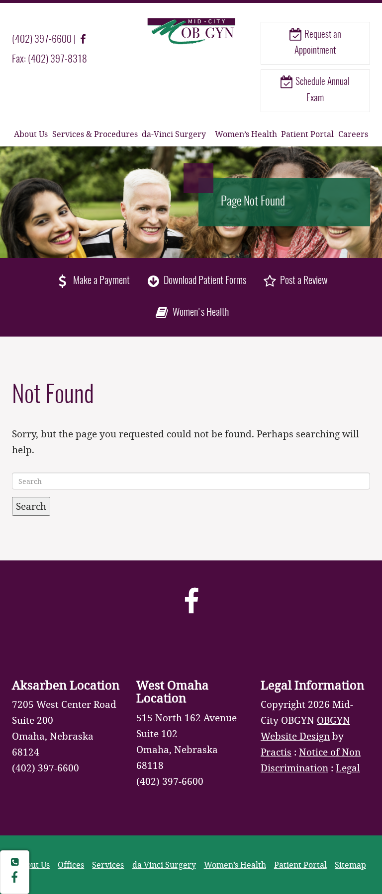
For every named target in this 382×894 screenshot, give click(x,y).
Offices (71, 864)
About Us (31, 134)
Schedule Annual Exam (321, 90)
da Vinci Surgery (164, 864)
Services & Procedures (95, 134)
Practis (276, 752)
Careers (353, 134)
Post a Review (303, 281)
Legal (348, 767)
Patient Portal (307, 134)
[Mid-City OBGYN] (191, 31)
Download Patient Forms (204, 281)
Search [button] (31, 506)
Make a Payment (100, 281)
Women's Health (199, 313)
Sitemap (350, 864)
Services (108, 864)
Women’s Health (246, 134)
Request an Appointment (317, 43)
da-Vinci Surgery (174, 134)
